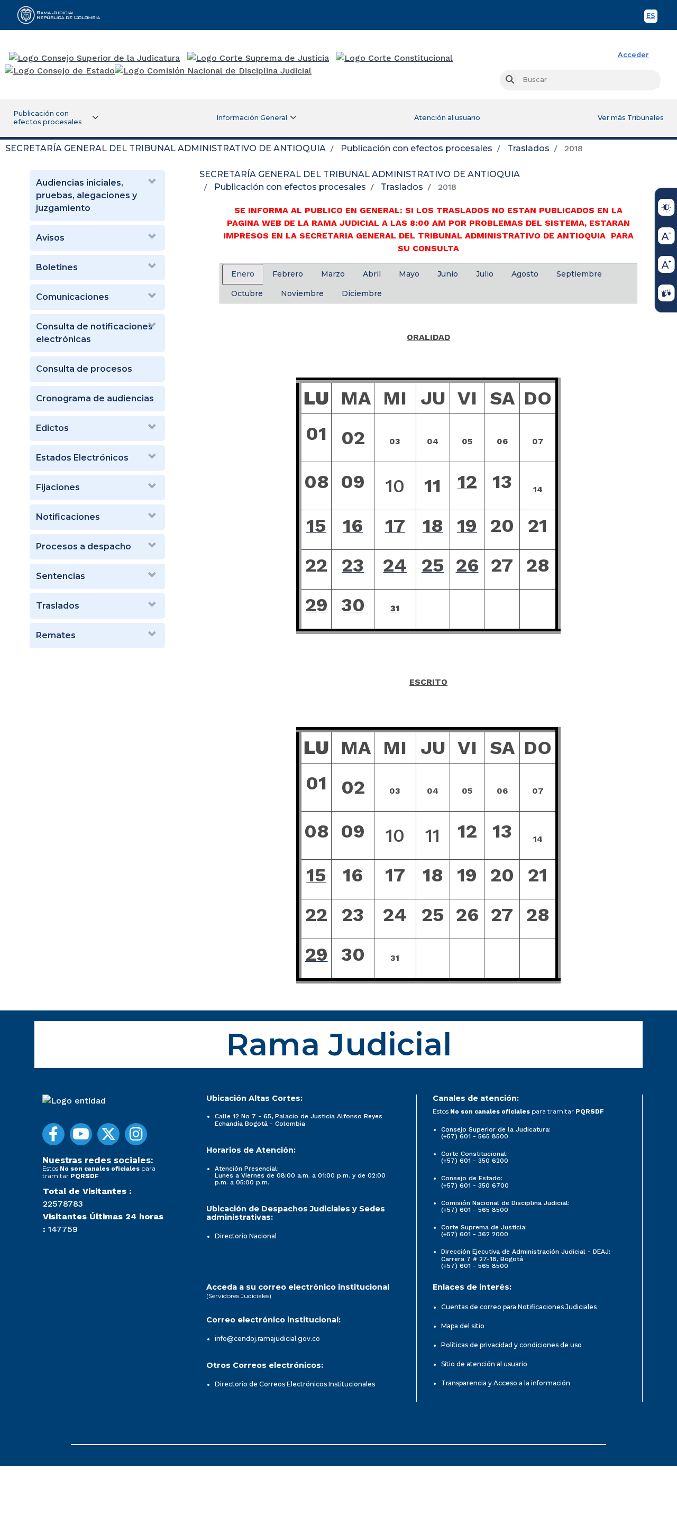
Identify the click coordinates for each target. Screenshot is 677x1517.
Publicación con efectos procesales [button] (47, 117)
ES (651, 17)
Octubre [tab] (247, 293)
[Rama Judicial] (63, 15)
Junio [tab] (447, 274)
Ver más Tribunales (631, 118)
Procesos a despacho (83, 546)
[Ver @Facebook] (53, 1134)
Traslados (528, 148)
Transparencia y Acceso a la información (505, 1383)
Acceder (633, 55)
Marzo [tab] (333, 274)
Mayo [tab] (409, 274)
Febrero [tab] (287, 274)
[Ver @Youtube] (81, 1134)
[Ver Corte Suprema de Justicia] (258, 58)
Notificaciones (68, 517)
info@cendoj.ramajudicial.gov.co (267, 1339)
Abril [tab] (372, 274)
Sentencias (60, 576)
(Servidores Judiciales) (238, 1296)
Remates (56, 635)
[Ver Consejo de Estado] (60, 71)
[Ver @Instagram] (136, 1134)
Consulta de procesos (84, 369)
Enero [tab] (242, 274)
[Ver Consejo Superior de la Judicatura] (94, 58)
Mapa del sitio (462, 1326)
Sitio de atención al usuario (484, 1364)
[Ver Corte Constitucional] (395, 58)
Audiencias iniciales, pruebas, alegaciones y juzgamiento (86, 195)
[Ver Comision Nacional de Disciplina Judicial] (213, 71)
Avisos (50, 238)
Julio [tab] (484, 274)
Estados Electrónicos (82, 458)
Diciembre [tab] (362, 293)
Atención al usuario (447, 118)
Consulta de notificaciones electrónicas (94, 332)
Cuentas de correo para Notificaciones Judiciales (519, 1307)
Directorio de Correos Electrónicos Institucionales (295, 1384)
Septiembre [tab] (579, 274)
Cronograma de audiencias (95, 398)
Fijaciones (58, 487)
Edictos (52, 428)
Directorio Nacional (246, 1236)
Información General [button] (251, 118)
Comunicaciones (72, 297)
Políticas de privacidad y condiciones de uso (511, 1345)
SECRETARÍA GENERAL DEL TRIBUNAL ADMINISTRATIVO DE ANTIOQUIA (165, 148)
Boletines (57, 267)
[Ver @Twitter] (108, 1134)
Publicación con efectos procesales (416, 148)
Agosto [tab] (524, 274)
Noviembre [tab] (302, 293)
